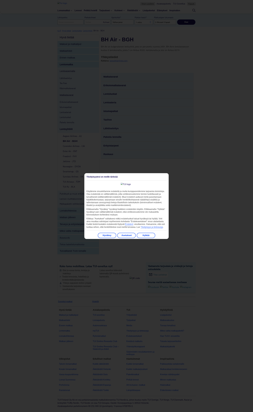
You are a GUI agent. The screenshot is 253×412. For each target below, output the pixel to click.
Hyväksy (107, 235)
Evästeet (129, 224)
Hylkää (146, 235)
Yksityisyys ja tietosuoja (152, 227)
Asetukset (126, 235)
